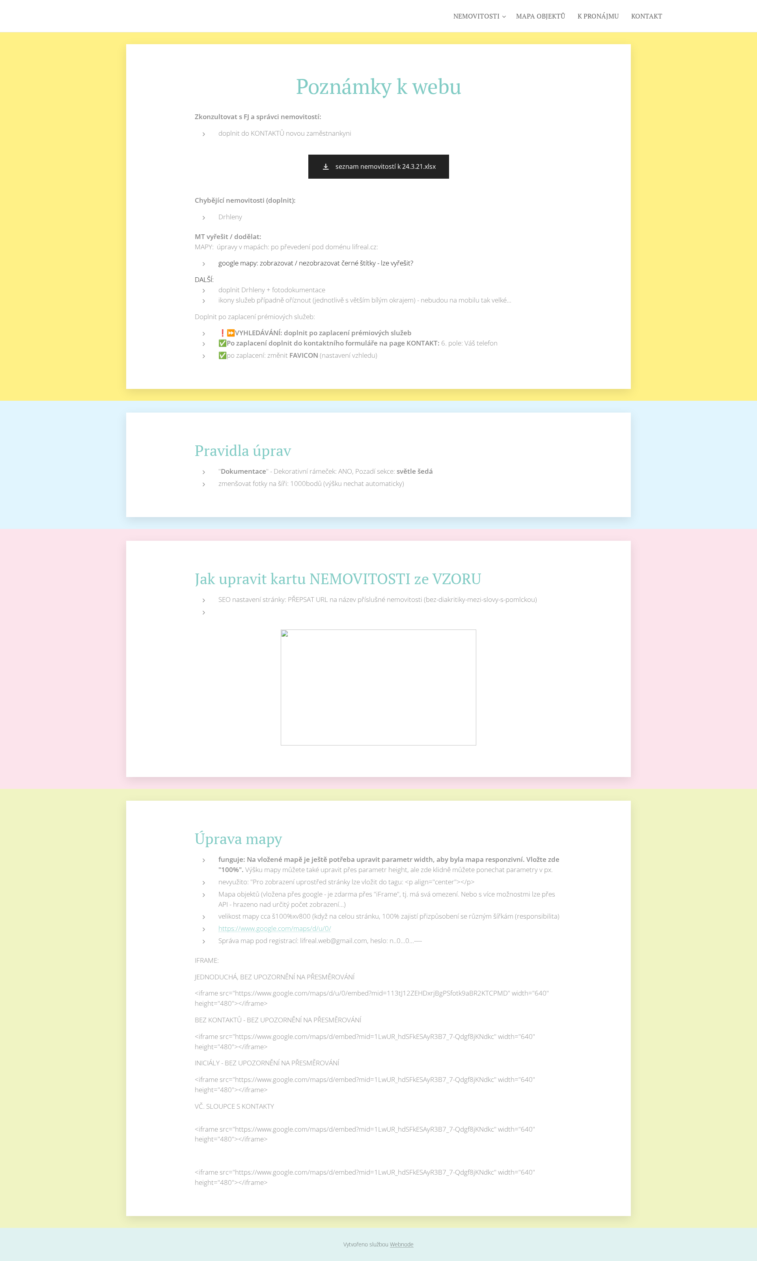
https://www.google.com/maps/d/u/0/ (274, 928)
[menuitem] (480, 16)
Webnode (402, 1244)
